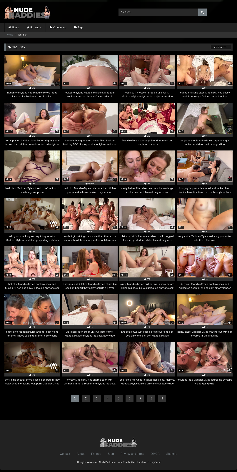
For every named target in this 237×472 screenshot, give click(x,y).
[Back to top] (225, 461)
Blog (111, 453)
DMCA (155, 453)
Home (15, 27)
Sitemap (171, 453)
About (80, 453)
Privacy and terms (132, 453)
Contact (65, 453)
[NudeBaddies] (27, 12)
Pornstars (36, 27)
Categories (59, 27)
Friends (96, 453)
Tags (80, 27)
